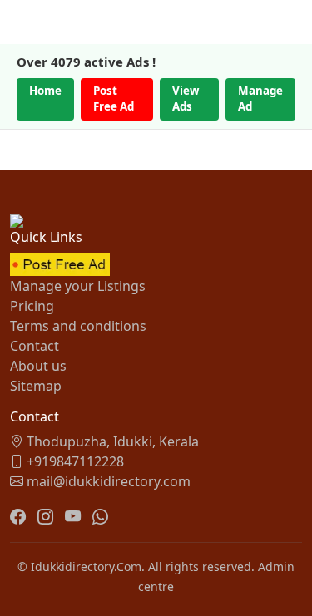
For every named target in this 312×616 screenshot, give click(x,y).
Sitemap (36, 386)
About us (38, 366)
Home (45, 90)
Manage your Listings (78, 286)
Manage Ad (260, 99)
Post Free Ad (113, 99)
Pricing (32, 306)
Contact (34, 346)
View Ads (185, 99)
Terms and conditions (78, 326)
